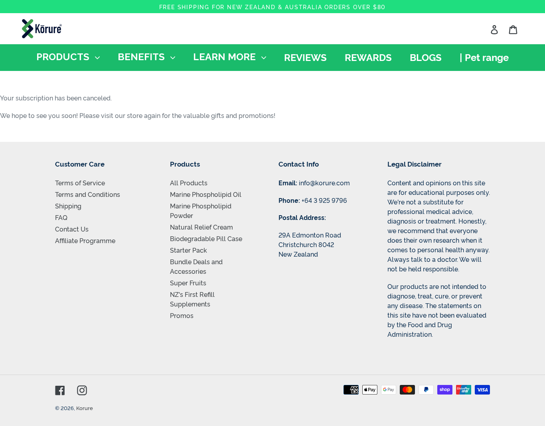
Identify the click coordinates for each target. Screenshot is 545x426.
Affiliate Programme (85, 240)
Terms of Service (80, 182)
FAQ (61, 217)
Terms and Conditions (87, 194)
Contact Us (72, 228)
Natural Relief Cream (201, 226)
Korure (84, 407)
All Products (188, 182)
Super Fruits (188, 282)
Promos (182, 315)
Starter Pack (188, 249)
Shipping (68, 205)
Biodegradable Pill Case (206, 238)
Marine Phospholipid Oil (205, 194)
